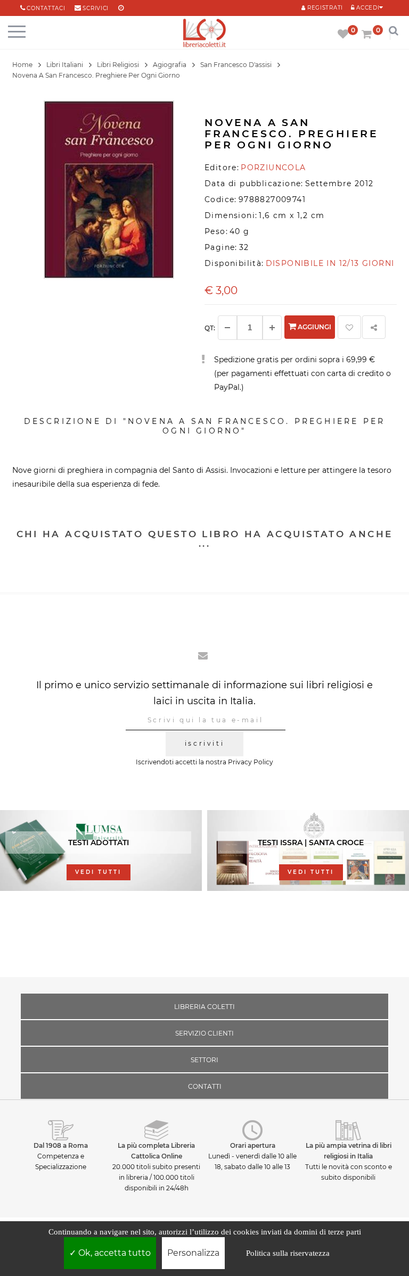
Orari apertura (252, 1145)
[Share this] (374, 327)
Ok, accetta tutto (113, 1253)
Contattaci (46, 8)
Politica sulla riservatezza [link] (288, 1253)
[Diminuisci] (227, 327)
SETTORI (204, 1060)
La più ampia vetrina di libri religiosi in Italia (348, 1150)
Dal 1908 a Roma (61, 1145)
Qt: (209, 328)
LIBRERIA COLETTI (204, 1007)
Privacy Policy (250, 762)
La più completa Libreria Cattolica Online (156, 1150)
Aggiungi (313, 327)
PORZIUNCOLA (273, 167)
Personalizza (193, 1253)
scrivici (96, 8)
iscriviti (204, 743)
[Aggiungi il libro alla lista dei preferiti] (349, 327)
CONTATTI (205, 1086)
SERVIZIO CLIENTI (204, 1033)
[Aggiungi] (272, 327)
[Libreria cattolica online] (204, 34)
